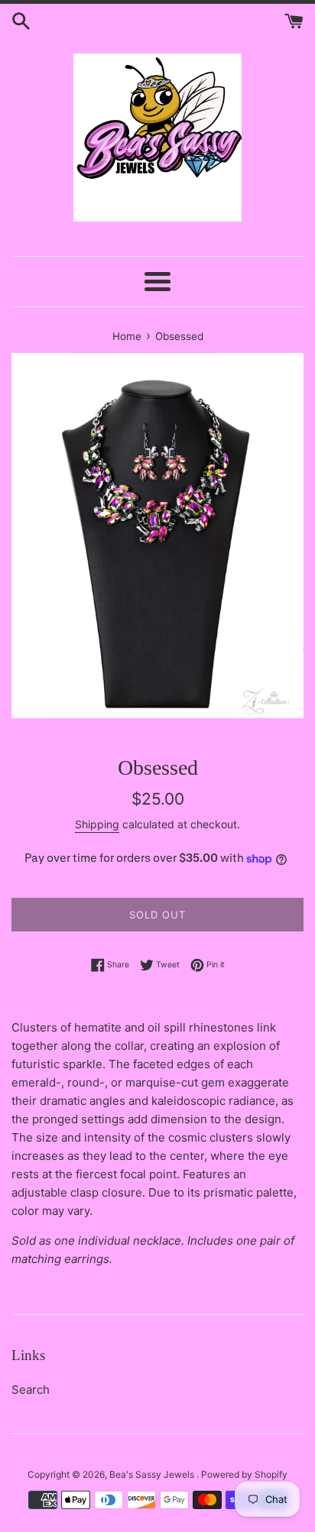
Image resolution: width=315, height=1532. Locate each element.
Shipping (97, 824)
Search (30, 1389)
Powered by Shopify (244, 1474)
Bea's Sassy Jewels (152, 1474)
